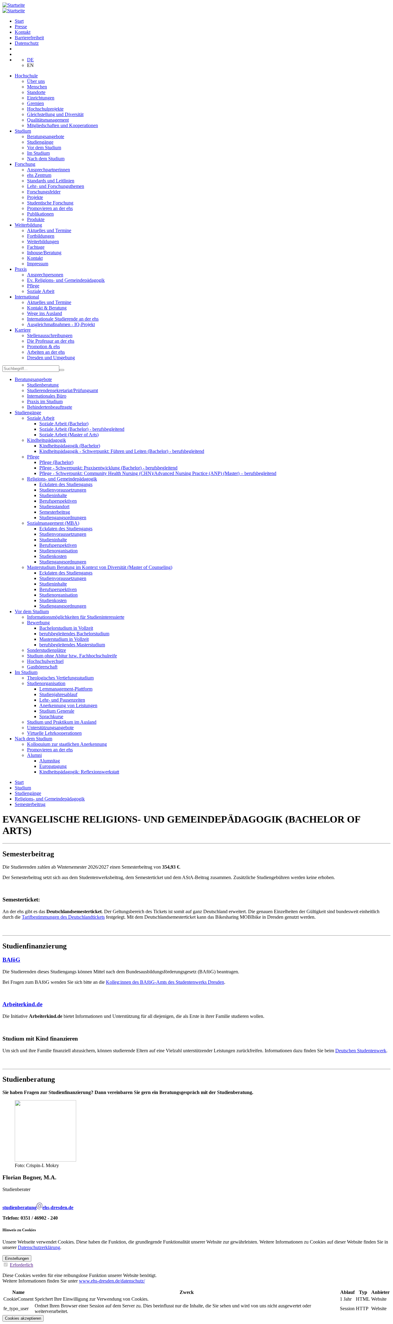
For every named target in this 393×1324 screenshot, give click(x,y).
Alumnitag (49, 760)
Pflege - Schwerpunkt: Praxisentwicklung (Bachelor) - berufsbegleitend (108, 467)
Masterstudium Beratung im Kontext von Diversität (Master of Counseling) (99, 567)
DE (30, 59)
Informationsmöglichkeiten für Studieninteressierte (75, 617)
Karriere (23, 330)
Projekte (35, 197)
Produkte (36, 219)
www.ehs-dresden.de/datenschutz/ (112, 1280)
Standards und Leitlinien (50, 180)
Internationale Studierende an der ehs (63, 318)
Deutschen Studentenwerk (360, 1050)
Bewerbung (38, 622)
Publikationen (40, 213)
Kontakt (22, 32)
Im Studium (38, 153)
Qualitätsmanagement (48, 120)
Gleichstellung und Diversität (55, 114)
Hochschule (26, 75)
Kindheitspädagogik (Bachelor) (69, 445)
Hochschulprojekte (45, 108)
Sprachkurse (51, 716)
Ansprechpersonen (45, 274)
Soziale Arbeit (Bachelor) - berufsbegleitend (81, 429)
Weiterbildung (28, 225)
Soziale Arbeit (40, 291)
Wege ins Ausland (44, 313)
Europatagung (53, 766)
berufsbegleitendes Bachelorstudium (74, 633)
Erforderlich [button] (21, 1265)
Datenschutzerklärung (39, 1247)
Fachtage (36, 247)
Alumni (34, 755)
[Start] (13, 5)
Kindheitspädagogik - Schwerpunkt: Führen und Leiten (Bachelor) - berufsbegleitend (121, 451)
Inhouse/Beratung (44, 252)
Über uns (36, 81)
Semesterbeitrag (54, 512)
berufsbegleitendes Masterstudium (72, 644)
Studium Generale (56, 711)
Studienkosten (53, 556)
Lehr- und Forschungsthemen (55, 186)
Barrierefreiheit (29, 37)
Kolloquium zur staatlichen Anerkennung (67, 744)
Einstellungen (17, 1258)
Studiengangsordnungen (62, 517)
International (27, 296)
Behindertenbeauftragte (49, 407)
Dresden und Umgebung (51, 357)
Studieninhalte (53, 495)
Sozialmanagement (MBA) (53, 523)
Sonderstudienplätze (46, 650)
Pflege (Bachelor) (56, 462)
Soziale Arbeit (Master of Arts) (69, 434)
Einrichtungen (40, 97)
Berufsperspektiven (58, 501)
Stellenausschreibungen (49, 335)
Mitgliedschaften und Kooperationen (62, 125)
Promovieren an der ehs (50, 208)
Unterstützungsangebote (50, 727)
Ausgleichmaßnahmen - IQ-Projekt (61, 324)
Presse (21, 26)
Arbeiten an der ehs (46, 352)
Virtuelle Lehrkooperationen (54, 733)
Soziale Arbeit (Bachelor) (63, 423)
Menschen (37, 86)
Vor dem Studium (44, 147)
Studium (23, 131)
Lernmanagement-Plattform (65, 688)
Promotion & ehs (43, 346)
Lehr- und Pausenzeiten (62, 700)
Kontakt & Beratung (47, 307)
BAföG (11, 959)
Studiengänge (40, 142)
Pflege (33, 285)
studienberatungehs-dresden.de (37, 1207)
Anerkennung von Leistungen (68, 705)
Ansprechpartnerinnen (48, 169)
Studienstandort (54, 506)
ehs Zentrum (39, 175)
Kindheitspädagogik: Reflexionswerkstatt (79, 771)
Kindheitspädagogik (46, 440)
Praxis (21, 269)
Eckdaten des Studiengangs (65, 484)
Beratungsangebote (45, 136)
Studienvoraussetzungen (62, 490)
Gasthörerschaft (42, 666)
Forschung (25, 164)
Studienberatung (43, 384)
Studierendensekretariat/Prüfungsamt (62, 390)
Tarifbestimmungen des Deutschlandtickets (63, 917)
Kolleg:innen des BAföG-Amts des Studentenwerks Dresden (165, 982)
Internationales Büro (46, 396)
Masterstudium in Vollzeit (64, 639)
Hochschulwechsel (45, 661)
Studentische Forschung (50, 202)
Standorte (36, 92)
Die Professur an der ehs (50, 341)
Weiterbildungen (43, 241)
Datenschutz (27, 43)
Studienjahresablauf (58, 694)
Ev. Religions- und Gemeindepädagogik (66, 280)
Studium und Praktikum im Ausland (61, 722)
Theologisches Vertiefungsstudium (60, 677)
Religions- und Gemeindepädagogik (62, 478)
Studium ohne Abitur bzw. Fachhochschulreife (72, 655)
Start (19, 21)
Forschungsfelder (43, 191)
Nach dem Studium (45, 158)
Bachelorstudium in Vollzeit (66, 628)
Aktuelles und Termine (49, 230)
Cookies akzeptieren (23, 1318)
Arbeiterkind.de (22, 1004)
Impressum (37, 263)
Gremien (35, 103)
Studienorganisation (58, 550)
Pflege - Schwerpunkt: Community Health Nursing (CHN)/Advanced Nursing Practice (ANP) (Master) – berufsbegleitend (157, 473)
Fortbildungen (40, 236)
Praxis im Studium (45, 401)
